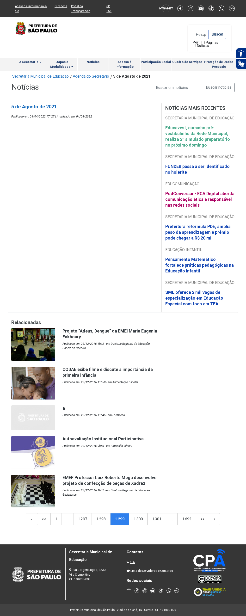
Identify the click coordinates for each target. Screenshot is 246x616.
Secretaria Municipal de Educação (40, 76)
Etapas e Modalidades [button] (60, 64)
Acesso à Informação (125, 64)
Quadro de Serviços (187, 62)
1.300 (138, 519)
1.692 (186, 519)
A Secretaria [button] (29, 62)
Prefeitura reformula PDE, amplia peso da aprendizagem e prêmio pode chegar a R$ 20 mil (198, 232)
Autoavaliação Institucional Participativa (103, 438)
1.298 (101, 519)
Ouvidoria (61, 6)
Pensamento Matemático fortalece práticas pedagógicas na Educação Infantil (199, 265)
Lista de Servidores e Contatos (151, 571)
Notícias (203, 45)
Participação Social (156, 62)
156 (132, 562)
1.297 (82, 519)
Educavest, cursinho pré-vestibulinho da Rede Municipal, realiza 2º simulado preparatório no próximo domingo (197, 136)
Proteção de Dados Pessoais (218, 64)
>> (202, 519)
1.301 (156, 519)
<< (44, 519)
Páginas (212, 42)
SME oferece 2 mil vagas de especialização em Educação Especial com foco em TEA (194, 298)
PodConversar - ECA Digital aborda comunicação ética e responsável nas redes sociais (199, 199)
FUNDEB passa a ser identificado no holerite (197, 169)
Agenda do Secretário (91, 76)
